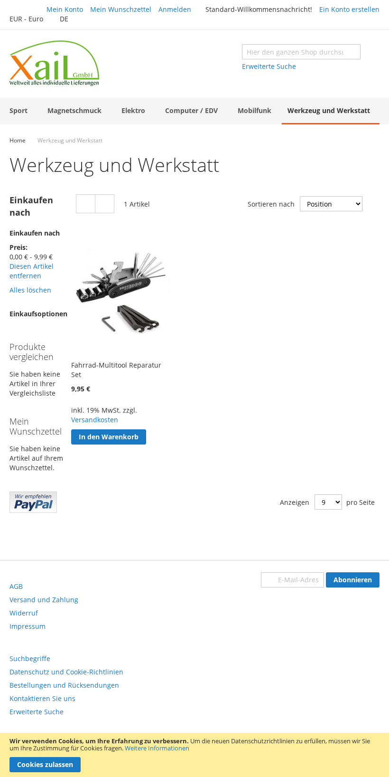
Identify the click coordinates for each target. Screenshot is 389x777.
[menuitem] (20, 110)
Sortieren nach (271, 203)
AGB (16, 586)
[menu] (194, 111)
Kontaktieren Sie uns (42, 698)
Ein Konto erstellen (349, 9)
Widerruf (23, 612)
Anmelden (174, 9)
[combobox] (301, 51)
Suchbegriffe (29, 658)
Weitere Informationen (157, 748)
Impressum (27, 626)
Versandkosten (94, 419)
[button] (31, 19)
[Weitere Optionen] (33, 510)
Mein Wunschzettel (120, 9)
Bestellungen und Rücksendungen (64, 685)
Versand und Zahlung (43, 599)
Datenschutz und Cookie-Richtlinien (66, 671)
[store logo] (54, 63)
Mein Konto (64, 9)
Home (17, 140)
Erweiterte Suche (269, 66)
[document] (194, 755)
